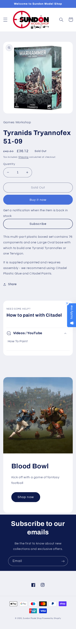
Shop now (26, 497)
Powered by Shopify (51, 618)
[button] (5, 19)
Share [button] (12, 284)
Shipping (23, 157)
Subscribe (38, 223)
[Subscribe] (63, 561)
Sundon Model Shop (32, 618)
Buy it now (38, 199)
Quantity (9, 164)
